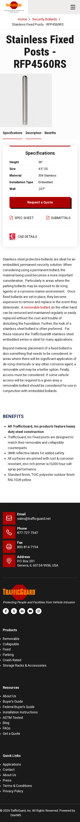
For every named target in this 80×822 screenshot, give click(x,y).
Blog (6, 723)
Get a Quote (11, 733)
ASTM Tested (13, 718)
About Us (9, 696)
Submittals (61, 218)
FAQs (6, 728)
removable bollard (37, 307)
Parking (8, 655)
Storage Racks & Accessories (25, 665)
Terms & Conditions (17, 786)
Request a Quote (40, 202)
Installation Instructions (20, 712)
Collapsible (11, 644)
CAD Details (27, 237)
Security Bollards (44, 19)
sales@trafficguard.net (34, 519)
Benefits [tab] (50, 133)
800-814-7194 (27, 547)
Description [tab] (33, 133)
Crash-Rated (12, 660)
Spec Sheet (24, 218)
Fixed (7, 649)
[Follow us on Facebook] (6, 611)
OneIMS (15, 815)
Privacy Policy (13, 791)
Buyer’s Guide (13, 701)
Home (22, 19)
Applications (12, 764)
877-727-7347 (27, 533)
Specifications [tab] (12, 133)
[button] (72, 7)
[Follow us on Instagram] (38, 611)
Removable (11, 639)
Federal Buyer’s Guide (18, 707)
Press (7, 780)
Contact (9, 770)
